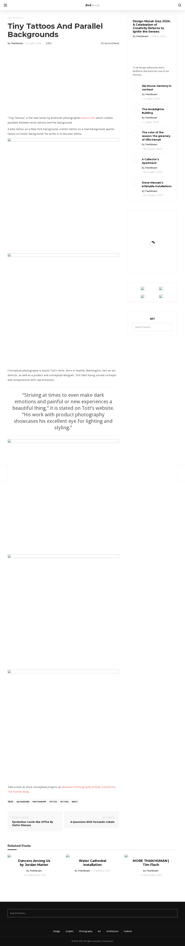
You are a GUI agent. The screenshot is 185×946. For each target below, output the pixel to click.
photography (39, 802)
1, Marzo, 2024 (158, 36)
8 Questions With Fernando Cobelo (92, 820)
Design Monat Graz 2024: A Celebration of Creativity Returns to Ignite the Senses (152, 26)
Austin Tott (88, 118)
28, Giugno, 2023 (153, 148)
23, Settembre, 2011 (35, 875)
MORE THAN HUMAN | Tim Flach (151, 863)
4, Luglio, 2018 (33, 43)
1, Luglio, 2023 (151, 122)
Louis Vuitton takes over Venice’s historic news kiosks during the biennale (152, 240)
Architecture (112, 931)
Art (99, 931)
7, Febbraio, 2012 (101, 870)
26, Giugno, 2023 (152, 172)
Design (56, 931)
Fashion (128, 931)
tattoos (64, 802)
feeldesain (17, 43)
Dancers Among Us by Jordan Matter (34, 863)
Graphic (70, 931)
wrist (75, 802)
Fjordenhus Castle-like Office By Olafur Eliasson (32, 822)
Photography (15, 18)
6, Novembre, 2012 (151, 875)
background (23, 802)
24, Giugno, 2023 (153, 195)
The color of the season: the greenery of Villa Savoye (156, 136)
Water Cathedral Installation (92, 863)
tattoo (53, 802)
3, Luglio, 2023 (151, 98)
